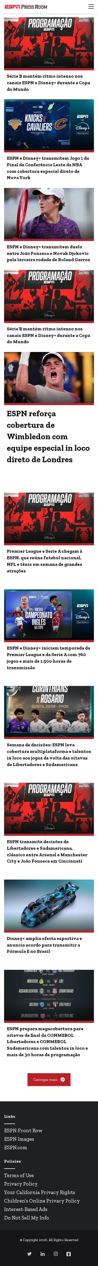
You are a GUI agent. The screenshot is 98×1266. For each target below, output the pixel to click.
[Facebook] (68, 1254)
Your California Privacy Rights (39, 1192)
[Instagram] (55, 1253)
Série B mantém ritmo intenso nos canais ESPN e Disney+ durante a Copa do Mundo (48, 82)
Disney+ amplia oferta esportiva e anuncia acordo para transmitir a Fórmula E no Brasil (44, 945)
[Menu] (91, 8)
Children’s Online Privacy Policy (42, 1201)
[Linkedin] (42, 1253)
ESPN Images (19, 1139)
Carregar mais (45, 1079)
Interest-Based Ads (25, 1209)
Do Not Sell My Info (26, 1218)
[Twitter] (29, 1253)
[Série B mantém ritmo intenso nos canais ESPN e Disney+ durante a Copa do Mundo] (49, 42)
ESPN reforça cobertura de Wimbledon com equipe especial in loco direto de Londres (48, 436)
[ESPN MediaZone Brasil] (26, 6)
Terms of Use (19, 1175)
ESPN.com (15, 1147)
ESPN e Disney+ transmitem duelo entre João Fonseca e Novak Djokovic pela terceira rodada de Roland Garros (48, 253)
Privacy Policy (21, 1184)
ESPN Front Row (23, 1130)
